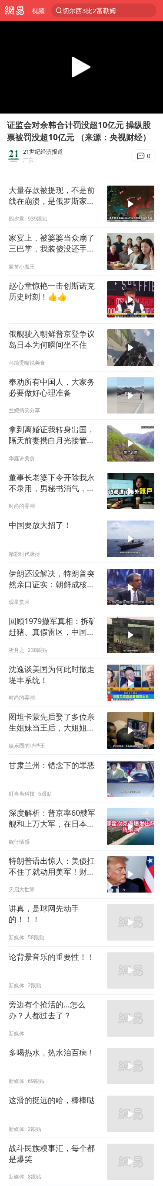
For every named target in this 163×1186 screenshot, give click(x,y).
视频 (38, 10)
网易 (14, 10)
